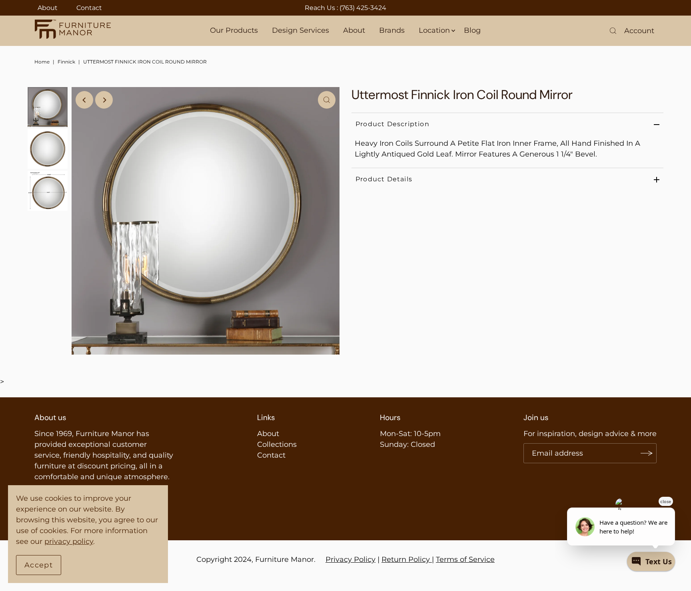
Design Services (300, 30)
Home (42, 62)
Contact (89, 8)
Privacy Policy (350, 559)
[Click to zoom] (327, 100)
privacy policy (68, 541)
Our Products (234, 30)
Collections (277, 444)
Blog (472, 30)
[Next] (104, 100)
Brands (392, 30)
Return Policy (405, 559)
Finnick (66, 62)
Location (434, 30)
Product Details (383, 179)
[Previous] (84, 100)
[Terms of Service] (431, 559)
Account (639, 30)
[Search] (613, 31)
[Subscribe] (647, 453)
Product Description (392, 124)
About (48, 8)
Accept (38, 565)
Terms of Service (465, 559)
